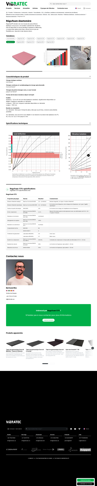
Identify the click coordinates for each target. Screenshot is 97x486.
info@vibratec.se (11, 440)
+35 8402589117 (69, 438)
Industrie (30, 12)
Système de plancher (80, 14)
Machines (60, 14)
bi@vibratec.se (10, 299)
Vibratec (31, 458)
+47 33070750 (25, 438)
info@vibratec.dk (40, 440)
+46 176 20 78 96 (11, 296)
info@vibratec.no (26, 440)
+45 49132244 (39, 438)
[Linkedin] (71, 429)
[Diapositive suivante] (92, 348)
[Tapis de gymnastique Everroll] (55, 342)
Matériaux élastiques (69, 14)
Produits (11, 12)
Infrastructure (17, 12)
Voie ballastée (37, 12)
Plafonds (45, 14)
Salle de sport (54, 14)
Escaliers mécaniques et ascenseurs (33, 14)
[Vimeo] (79, 429)
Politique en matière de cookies (44, 458)
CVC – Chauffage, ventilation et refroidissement (52, 12)
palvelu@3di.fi (68, 440)
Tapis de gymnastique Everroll (55, 349)
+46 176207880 (11, 438)
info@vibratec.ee (54, 440)
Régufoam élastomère (11, 16)
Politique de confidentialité (61, 458)
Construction (24, 12)
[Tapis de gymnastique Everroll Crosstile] (35, 342)
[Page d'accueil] (16, 5)
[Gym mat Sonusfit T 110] (75, 342)
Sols (49, 14)
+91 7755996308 (83, 438)
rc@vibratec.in (82, 440)
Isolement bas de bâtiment (71, 12)
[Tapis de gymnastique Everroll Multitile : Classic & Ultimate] (15, 342)
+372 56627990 (54, 438)
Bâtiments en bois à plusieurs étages (15, 14)
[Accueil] (6, 12)
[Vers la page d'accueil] (13, 422)
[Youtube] (75, 429)
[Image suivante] (88, 59)
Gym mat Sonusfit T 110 (72, 349)
